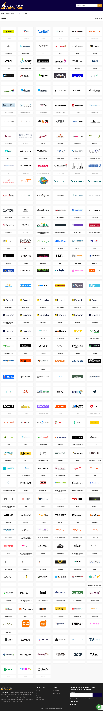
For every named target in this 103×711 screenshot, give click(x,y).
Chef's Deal (8, 202)
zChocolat (43, 676)
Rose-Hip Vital (43, 616)
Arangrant (60, 83)
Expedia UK (8, 338)
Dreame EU (26, 263)
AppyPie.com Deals (43, 83)
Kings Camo (60, 460)
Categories (24, 13)
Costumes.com (95, 217)
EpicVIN (43, 292)
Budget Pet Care (60, 173)
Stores (18, 13)
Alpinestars (43, 68)
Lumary (94, 475)
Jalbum (8, 444)
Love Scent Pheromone (60, 475)
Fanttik (77, 338)
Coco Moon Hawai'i (77, 202)
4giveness (9, 38)
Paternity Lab (77, 584)
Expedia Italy (43, 322)
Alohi (9, 68)
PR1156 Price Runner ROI (60, 600)
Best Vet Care (60, 143)
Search (99, 5)
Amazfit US (60, 68)
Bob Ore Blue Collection (95, 158)
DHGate (8, 248)
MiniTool (77, 506)
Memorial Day (56, 690)
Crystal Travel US (8, 232)
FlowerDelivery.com (9, 353)
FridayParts (8, 368)
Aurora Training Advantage (25, 112)
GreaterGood (94, 384)
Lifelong (43, 475)
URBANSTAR (26, 647)
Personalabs (8, 600)
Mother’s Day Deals (57, 693)
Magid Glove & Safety (43, 490)
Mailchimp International (77, 490)
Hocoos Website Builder (43, 413)
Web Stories (38, 692)
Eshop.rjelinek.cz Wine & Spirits (60, 292)
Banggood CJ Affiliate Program (43, 128)
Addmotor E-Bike (94, 38)
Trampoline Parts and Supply (60, 631)
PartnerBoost (60, 584)
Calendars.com (95, 173)
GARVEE (77, 368)
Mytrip (8, 553)
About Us (38, 690)
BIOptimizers (94, 143)
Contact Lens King (94, 202)
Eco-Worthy (94, 263)
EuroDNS (94, 292)
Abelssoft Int (26, 38)
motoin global (95, 522)
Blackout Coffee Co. (43, 158)
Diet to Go (43, 248)
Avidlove (8, 128)
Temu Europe (43, 631)
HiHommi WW (8, 413)
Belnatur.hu (25, 143)
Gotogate (60, 384)
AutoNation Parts (43, 112)
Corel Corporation (77, 217)
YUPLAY (25, 676)
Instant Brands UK (25, 429)
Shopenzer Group (60, 616)
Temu (26, 631)
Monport (77, 522)
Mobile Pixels (8, 522)
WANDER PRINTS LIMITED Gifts (60, 647)
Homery (77, 413)
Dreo (60, 263)
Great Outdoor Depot (77, 384)
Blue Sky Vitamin (60, 158)
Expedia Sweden (95, 322)
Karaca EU (95, 444)
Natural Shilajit (60, 553)
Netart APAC (94, 553)
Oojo (26, 584)
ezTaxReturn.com (60, 338)
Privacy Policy (39, 697)
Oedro (94, 569)
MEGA (26, 506)
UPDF (9, 647)
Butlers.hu (77, 173)
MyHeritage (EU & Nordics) (60, 537)
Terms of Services (40, 699)
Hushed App (8, 429)
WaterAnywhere (77, 647)
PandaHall (43, 584)
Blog (37, 693)
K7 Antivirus (60, 444)
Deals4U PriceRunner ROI (60, 232)
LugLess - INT (77, 475)
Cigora (25, 202)
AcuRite (77, 38)
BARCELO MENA (60, 128)
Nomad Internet (77, 569)
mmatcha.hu (94, 506)
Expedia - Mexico (43, 307)
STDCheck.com (95, 616)
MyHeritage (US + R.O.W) (77, 537)
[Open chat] (98, 706)
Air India (60, 53)
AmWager (95, 68)
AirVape (77, 53)
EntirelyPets (8, 292)
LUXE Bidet (26, 490)
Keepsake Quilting (8, 460)
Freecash (95, 353)
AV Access (77, 112)
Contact (37, 695)
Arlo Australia (95, 83)
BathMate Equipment (77, 128)
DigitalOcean (60, 248)
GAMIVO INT (60, 368)
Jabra (94, 429)
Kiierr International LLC (43, 460)
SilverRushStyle (77, 616)
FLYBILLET (26, 353)
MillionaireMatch (60, 506)
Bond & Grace (26, 173)
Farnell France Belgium (94, 338)
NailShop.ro (43, 553)
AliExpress (95, 53)
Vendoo (43, 647)
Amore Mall (77, 68)
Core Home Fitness (60, 217)
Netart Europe (26, 569)
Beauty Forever (9, 143)
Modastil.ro (25, 522)
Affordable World (25, 53)
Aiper (43, 53)
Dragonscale (8, 263)
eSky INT (77, 292)
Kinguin (77, 460)
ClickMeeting (60, 202)
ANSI (9, 83)
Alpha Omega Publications (26, 68)
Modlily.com (43, 522)
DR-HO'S (94, 248)
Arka (77, 83)
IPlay (60, 429)
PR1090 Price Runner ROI (43, 600)
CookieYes (43, 217)
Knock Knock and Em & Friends (95, 460)
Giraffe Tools (26, 384)
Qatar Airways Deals (95, 600)
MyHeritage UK (95, 537)
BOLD (9, 173)
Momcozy (60, 522)
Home (2, 13)
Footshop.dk (43, 353)
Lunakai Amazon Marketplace (9, 490)
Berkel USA (43, 143)
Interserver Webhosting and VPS (43, 429)
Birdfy (8, 158)
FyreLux (25, 368)
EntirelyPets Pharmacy (26, 292)
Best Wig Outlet (77, 143)
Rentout (26, 616)
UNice (95, 631)
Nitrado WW (60, 569)
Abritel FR (43, 38)
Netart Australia (8, 569)
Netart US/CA (43, 569)
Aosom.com (25, 83)
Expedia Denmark (60, 307)
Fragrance (77, 353)
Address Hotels (8, 53)
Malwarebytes (95, 490)
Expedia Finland (77, 307)
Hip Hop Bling (25, 413)
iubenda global (77, 429)
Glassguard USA (43, 384)
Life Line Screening (26, 475)
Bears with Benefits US (94, 128)
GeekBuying (8, 384)
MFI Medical (43, 506)
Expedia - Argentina (9, 307)
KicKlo (26, 460)
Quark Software (8, 616)
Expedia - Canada (25, 307)
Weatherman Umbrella (94, 647)
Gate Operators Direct (94, 368)
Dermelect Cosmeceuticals (94, 232)
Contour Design (8, 217)
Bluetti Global (77, 158)
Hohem (60, 413)
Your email (72, 692)
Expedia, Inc (25, 338)
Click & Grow (43, 202)
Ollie (9, 584)
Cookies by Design (25, 217)
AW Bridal (26, 128)
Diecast (25, 248)
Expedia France (95, 307)
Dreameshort (43, 263)
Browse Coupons (10, 13)
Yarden (8, 676)
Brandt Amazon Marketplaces (43, 173)
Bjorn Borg (26, 158)
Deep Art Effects (77, 232)
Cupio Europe (25, 232)
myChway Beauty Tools (43, 537)
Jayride (25, 444)
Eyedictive (43, 338)
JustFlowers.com (43, 444)
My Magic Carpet (8, 537)
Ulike (77, 631)
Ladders (8, 475)
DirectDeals (77, 248)
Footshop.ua (60, 353)
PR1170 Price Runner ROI (77, 600)
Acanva (60, 38)
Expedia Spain (77, 322)
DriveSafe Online (77, 263)
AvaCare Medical (94, 112)
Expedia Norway (60, 322)
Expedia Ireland (26, 322)
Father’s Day (56, 692)
